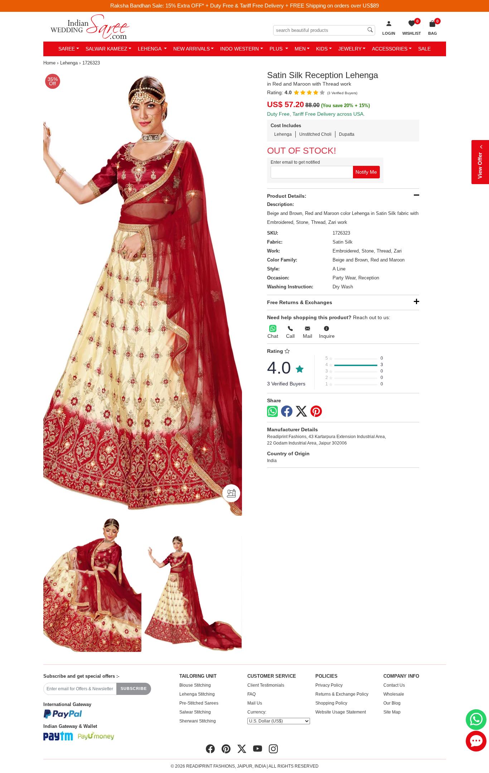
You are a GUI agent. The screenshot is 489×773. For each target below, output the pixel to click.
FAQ (251, 694)
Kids (322, 49)
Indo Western (239, 49)
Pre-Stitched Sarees (198, 703)
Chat (272, 336)
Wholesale (393, 694)
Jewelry (350, 49)
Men (300, 49)
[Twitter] (301, 411)
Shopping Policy (331, 703)
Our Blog (392, 703)
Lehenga (150, 49)
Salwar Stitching (195, 712)
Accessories (389, 49)
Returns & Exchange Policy (341, 694)
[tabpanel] (142, 293)
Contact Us (394, 685)
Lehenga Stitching (197, 694)
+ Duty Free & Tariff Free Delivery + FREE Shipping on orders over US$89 (292, 6)
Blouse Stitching (195, 685)
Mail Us (254, 703)
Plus (277, 49)
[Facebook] (286, 411)
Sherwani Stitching (197, 721)
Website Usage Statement (340, 712)
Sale (424, 49)
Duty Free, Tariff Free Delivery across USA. (316, 114)
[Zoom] (142, 293)
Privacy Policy (329, 685)
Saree (66, 49)
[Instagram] (273, 749)
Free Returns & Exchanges (299, 302)
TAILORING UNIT (198, 676)
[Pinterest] (316, 411)
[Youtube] (257, 749)
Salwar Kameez (106, 49)
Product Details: (286, 196)
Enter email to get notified (295, 162)
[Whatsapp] (272, 411)
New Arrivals (191, 49)
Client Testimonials (265, 685)
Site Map (392, 712)
